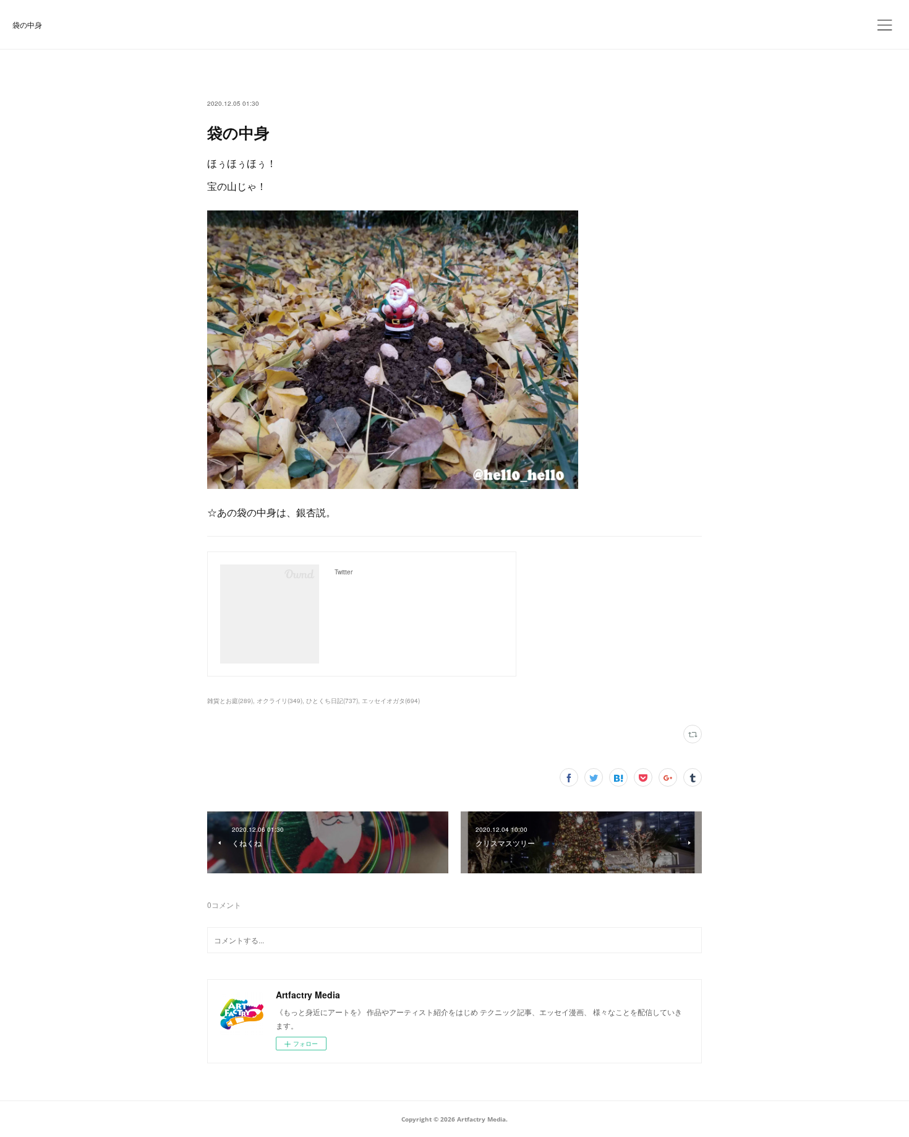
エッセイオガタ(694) (391, 700)
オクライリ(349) (279, 700)
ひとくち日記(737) (332, 700)
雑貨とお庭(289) (230, 700)
